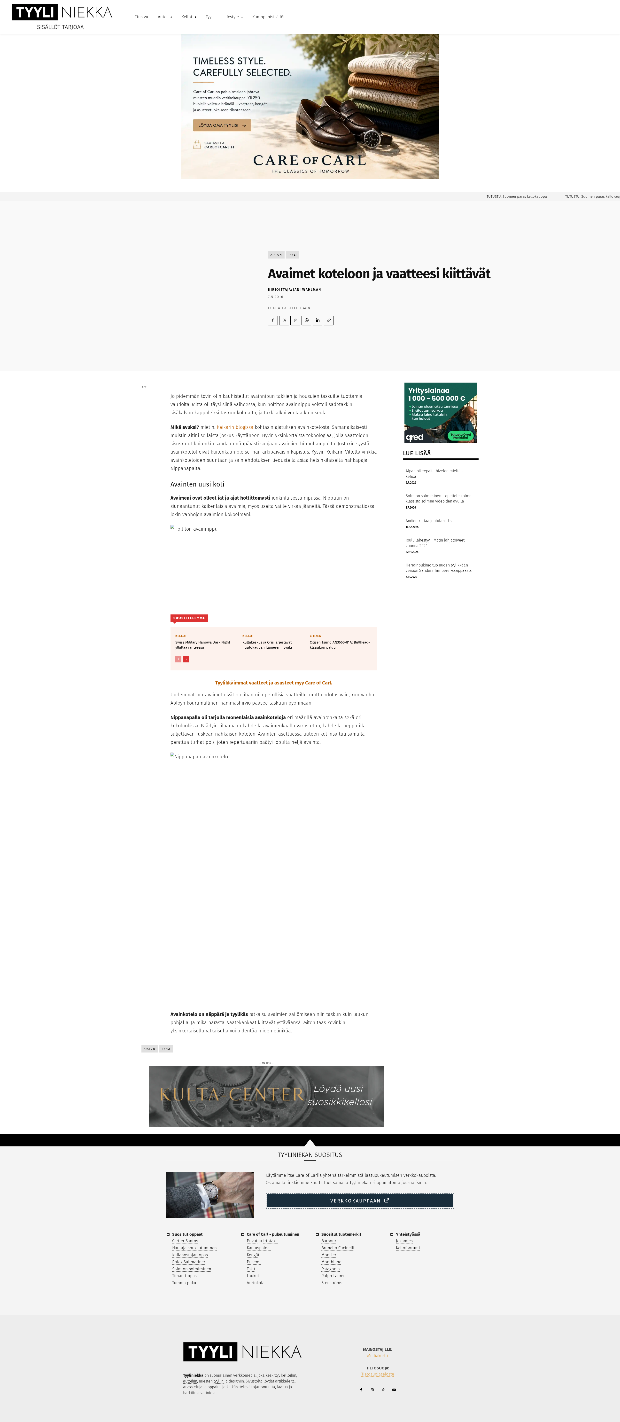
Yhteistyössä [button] (408, 1234)
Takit (251, 1269)
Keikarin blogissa (235, 427)
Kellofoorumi (408, 1247)
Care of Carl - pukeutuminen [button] (273, 1234)
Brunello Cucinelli (337, 1247)
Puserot (254, 1262)
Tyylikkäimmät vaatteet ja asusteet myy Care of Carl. (273, 683)
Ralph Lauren (333, 1275)
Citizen (316, 635)
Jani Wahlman (307, 290)
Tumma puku (184, 1282)
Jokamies (404, 1240)
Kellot (181, 635)
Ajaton (276, 254)
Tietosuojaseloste (377, 1374)
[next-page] (186, 659)
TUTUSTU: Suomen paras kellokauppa (495, 196)
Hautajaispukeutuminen (194, 1247)
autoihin (190, 1381)
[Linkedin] (317, 320)
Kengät (253, 1254)
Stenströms (331, 1282)
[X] (284, 320)
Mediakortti (377, 1355)
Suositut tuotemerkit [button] (341, 1234)
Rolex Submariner (188, 1262)
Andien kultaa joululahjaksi (429, 521)
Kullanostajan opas (190, 1254)
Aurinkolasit (258, 1282)
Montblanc (331, 1262)
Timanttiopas (184, 1275)
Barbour (328, 1240)
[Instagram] (372, 1390)
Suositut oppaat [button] (187, 1234)
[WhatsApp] (306, 320)
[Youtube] (394, 1390)
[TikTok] (383, 1390)
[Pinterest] (295, 320)
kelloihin (288, 1375)
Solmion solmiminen (191, 1269)
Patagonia (330, 1269)
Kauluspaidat (259, 1247)
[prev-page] (178, 659)
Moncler (328, 1254)
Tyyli (292, 254)
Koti (144, 387)
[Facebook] (273, 320)
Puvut (252, 1240)
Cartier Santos (185, 1240)
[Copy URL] (328, 320)
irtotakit (270, 1240)
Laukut (253, 1275)
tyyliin (219, 1381)
